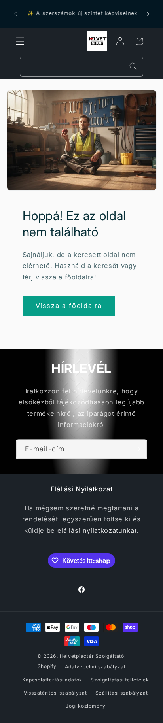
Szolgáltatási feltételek (120, 680)
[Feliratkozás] (137, 449)
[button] (20, 41)
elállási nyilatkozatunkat (97, 530)
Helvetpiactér (77, 656)
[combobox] (81, 67)
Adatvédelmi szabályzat (95, 667)
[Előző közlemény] (15, 14)
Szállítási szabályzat (121, 693)
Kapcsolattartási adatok (52, 680)
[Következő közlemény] (148, 14)
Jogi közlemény (86, 706)
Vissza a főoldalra (69, 306)
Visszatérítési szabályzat (55, 693)
